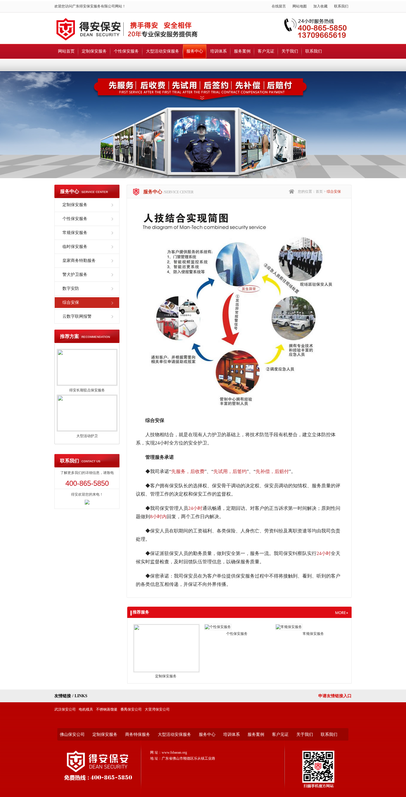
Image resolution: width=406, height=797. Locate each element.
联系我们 (341, 6)
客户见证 (266, 51)
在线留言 (279, 6)
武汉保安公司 (65, 709)
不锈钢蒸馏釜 (106, 709)
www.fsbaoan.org (174, 752)
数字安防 (70, 288)
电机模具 (86, 709)
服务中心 (194, 51)
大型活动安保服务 (162, 51)
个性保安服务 (126, 51)
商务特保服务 (137, 734)
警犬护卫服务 (74, 274)
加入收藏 (320, 6)
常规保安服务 (74, 232)
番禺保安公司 (131, 709)
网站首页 (66, 51)
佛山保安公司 (72, 734)
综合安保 (70, 302)
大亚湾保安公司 (157, 709)
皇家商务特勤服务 (79, 260)
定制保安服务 (94, 51)
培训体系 (218, 51)
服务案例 (242, 51)
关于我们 (289, 51)
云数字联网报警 (77, 316)
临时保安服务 (74, 246)
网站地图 (299, 6)
